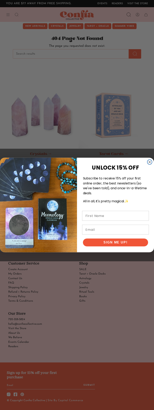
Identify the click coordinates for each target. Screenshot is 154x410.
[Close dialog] (149, 162)
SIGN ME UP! (115, 242)
